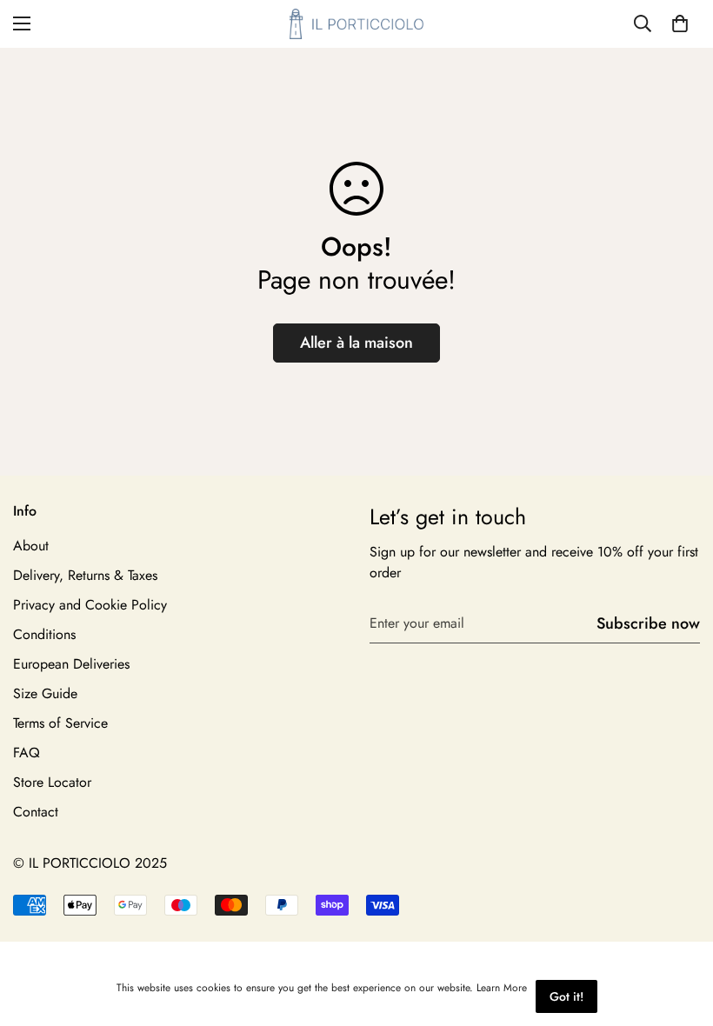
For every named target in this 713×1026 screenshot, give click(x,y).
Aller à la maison (356, 342)
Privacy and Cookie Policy (90, 605)
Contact (35, 812)
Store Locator (52, 782)
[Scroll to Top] (679, 931)
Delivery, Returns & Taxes (85, 575)
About (31, 546)
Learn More (501, 988)
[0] (680, 23)
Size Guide (45, 693)
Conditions (44, 634)
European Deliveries (71, 664)
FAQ (26, 753)
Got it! (566, 996)
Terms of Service (60, 723)
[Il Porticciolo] (357, 24)
